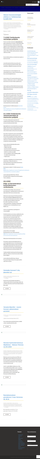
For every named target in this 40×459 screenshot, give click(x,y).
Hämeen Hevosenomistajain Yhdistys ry (16, 23)
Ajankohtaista (8, 7)
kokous (28, 73)
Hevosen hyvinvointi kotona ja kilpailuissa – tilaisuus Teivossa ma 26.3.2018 (13, 345)
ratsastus (8, 26)
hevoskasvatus (30, 62)
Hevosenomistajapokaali (31, 59)
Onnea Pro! (29, 42)
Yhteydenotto (4, 10)
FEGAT (37, 55)
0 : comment (6, 28)
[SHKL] (8, 1)
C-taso (13, 403)
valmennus (9, 27)
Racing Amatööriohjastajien (31, 24)
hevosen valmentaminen (16, 22)
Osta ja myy (32, 7)
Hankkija (28, 56)
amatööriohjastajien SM (31, 52)
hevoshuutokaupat (29, 61)
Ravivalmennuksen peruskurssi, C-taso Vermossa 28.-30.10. (13, 397)
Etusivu (2, 7)
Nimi (28, 434)
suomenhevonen (33, 99)
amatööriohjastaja (31, 51)
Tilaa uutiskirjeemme (32, 448)
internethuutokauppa (30, 68)
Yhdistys (27, 7)
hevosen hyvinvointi (15, 350)
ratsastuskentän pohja (15, 26)
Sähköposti (29, 439)
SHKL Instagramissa (21, 444)
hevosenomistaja (6, 23)
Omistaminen (22, 7)
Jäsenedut (20, 435)
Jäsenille (10, 10)
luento (11, 352)
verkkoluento (13, 27)
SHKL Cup (33, 96)
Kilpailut (17, 7)
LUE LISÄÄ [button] (7, 288)
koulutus (8, 352)
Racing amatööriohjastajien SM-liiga (32, 92)
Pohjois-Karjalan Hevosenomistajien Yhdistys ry (31, 85)
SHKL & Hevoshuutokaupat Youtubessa (21, 447)
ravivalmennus (14, 276)
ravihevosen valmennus (7, 353)
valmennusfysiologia (18, 406)
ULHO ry (20, 404)
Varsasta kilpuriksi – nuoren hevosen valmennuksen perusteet (12, 309)
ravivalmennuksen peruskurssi (8, 404)
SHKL (16, 353)
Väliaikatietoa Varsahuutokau (30, 18)
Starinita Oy (29, 99)
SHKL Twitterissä (21, 445)
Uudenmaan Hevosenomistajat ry (9, 405)
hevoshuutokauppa (35, 61)
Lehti (13, 7)
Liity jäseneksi (20, 434)
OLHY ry (36, 81)
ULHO (34, 103)
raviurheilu (14, 353)
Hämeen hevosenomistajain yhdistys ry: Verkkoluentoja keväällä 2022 (12, 17)
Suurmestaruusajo (30, 103)
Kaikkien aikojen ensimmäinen (30, 37)
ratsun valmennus (19, 352)
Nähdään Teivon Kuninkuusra (30, 31)
